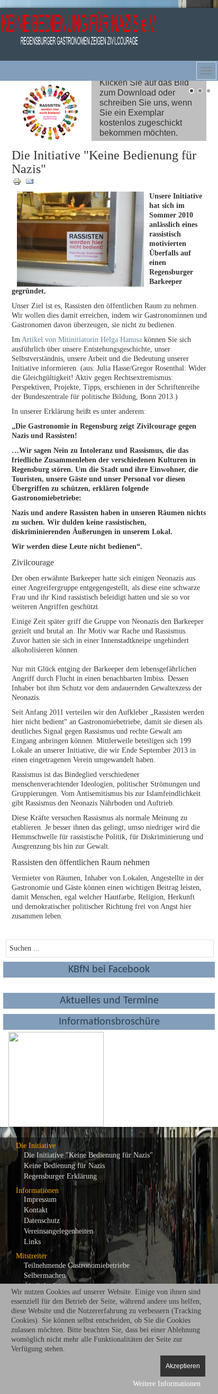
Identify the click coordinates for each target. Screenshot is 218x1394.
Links (32, 1242)
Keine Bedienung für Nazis (64, 1166)
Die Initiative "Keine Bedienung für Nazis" (88, 1155)
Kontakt (36, 1210)
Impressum (40, 1199)
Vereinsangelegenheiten (58, 1231)
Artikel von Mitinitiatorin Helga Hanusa (82, 340)
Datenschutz (42, 1221)
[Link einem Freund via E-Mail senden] (29, 181)
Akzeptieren (183, 1366)
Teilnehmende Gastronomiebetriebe (77, 1265)
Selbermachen (45, 1275)
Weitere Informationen (167, 1384)
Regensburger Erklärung (60, 1176)
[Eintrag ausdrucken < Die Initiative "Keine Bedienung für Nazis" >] (18, 181)
